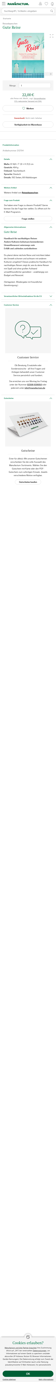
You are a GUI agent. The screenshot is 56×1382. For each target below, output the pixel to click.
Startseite (7, 18)
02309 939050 (34, 384)
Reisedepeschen (30, 192)
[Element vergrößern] (51, 74)
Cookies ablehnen (9, 1379)
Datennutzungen (39, 1350)
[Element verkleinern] (46, 74)
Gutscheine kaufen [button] (28, 482)
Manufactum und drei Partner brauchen (21, 1348)
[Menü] (4, 3)
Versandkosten (40, 98)
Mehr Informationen (46, 1379)
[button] (51, 36)
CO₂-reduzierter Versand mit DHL (28, 101)
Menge (12, 85)
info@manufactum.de (35, 388)
